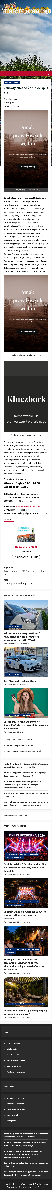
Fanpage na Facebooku (17, 1098)
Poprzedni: (25, 571)
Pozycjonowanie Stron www (15, 815)
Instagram (11, 1120)
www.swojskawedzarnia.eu (28, 506)
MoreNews (23, 1187)
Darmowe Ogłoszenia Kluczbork (21, 745)
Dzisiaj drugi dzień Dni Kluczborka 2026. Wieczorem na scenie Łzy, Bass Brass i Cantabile (25, 867)
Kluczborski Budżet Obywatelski (27, 949)
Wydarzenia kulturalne (14, 857)
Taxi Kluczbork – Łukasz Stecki (20, 680)
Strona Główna (13, 1043)
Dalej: (18, 581)
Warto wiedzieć (12, 1004)
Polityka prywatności (16, 1072)
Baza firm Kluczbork (12, 82)
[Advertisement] (26, 41)
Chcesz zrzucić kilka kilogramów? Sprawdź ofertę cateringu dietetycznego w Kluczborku (26, 725)
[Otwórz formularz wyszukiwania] (48, 73)
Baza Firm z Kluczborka (17, 1055)
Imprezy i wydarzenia (16, 1060)
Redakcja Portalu (12, 99)
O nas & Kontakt (14, 1066)
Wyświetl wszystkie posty (26, 556)
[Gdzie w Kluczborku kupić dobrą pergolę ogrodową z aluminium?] (26, 992)
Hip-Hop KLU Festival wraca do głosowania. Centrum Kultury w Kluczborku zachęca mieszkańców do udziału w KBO (23, 784)
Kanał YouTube (13, 1115)
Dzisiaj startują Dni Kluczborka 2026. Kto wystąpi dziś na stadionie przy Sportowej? (26, 915)
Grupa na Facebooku (15, 1104)
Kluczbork (26, 715)
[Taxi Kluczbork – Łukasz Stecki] (26, 662)
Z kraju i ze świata (38, 1004)
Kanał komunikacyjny (16, 1109)
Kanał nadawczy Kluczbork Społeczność (24, 751)
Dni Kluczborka (12, 854)
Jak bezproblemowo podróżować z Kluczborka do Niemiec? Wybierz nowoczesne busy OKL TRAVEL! (22, 637)
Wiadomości (34, 854)
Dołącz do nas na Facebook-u (19, 739)
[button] (3, 73)
